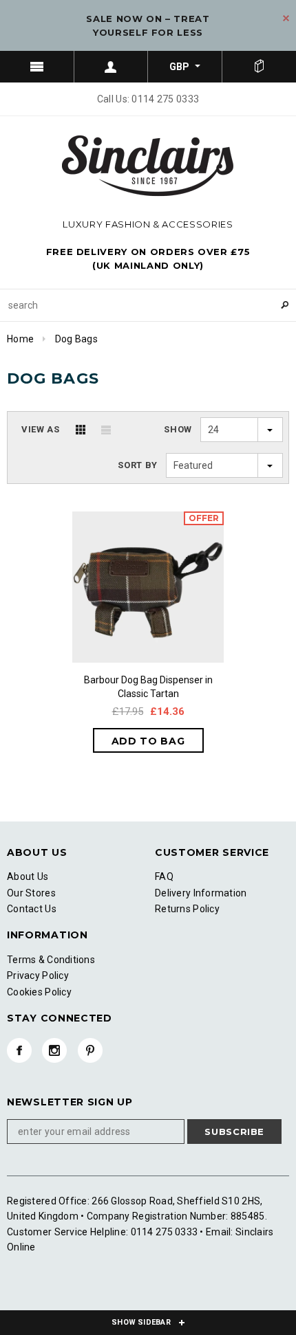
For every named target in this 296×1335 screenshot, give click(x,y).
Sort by (138, 465)
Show (178, 429)
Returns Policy (187, 908)
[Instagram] (54, 1050)
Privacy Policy (38, 975)
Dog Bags (76, 338)
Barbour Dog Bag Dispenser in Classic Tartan (148, 686)
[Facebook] (19, 1050)
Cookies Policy (39, 991)
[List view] (106, 429)
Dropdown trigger (111, 66)
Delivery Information (201, 892)
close (286, 18)
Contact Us (31, 908)
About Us (27, 876)
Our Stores (31, 892)
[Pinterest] (90, 1050)
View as (40, 429)
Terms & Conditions (51, 959)
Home (20, 338)
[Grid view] (80, 429)
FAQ (164, 876)
